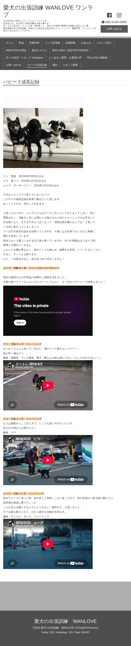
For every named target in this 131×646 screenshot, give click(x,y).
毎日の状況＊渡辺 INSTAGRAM (70, 50)
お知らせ (86, 42)
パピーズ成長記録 (37, 65)
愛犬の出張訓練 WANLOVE (65, 621)
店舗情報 (70, 42)
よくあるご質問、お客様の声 (65, 57)
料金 (21, 42)
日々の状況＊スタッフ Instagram (24, 57)
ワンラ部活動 (52, 42)
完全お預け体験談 (97, 57)
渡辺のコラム (39, 50)
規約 (54, 65)
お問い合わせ (114, 28)
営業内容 (34, 42)
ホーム (10, 42)
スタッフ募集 (70, 65)
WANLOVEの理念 (16, 50)
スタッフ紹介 (104, 42)
